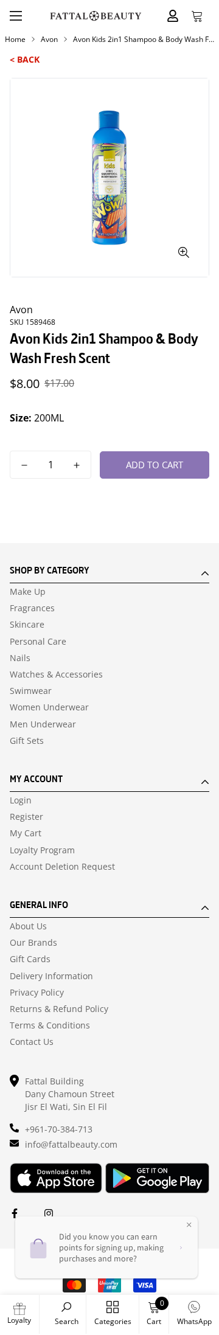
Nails (20, 658)
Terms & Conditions (50, 1025)
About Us (28, 926)
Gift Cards (30, 959)
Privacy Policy (37, 992)
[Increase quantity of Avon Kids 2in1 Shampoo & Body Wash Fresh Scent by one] (77, 465)
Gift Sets (27, 741)
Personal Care (38, 642)
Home (15, 39)
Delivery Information (51, 976)
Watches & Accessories (56, 674)
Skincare (27, 624)
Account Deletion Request (62, 867)
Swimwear (31, 691)
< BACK (25, 59)
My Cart (25, 833)
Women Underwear (49, 707)
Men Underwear (43, 724)
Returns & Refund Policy (59, 1009)
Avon (49, 39)
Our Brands (33, 943)
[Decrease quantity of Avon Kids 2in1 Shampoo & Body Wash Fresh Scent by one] (24, 465)
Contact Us (32, 1042)
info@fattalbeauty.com (71, 1144)
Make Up (28, 592)
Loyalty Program (42, 850)
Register (26, 817)
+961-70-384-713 (58, 1129)
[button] (197, 16)
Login (21, 800)
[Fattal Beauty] (96, 16)
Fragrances (32, 608)
